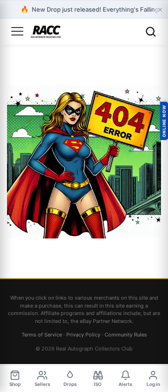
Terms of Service (41, 334)
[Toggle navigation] (17, 31)
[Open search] (150, 31)
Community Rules (126, 334)
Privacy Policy (83, 334)
